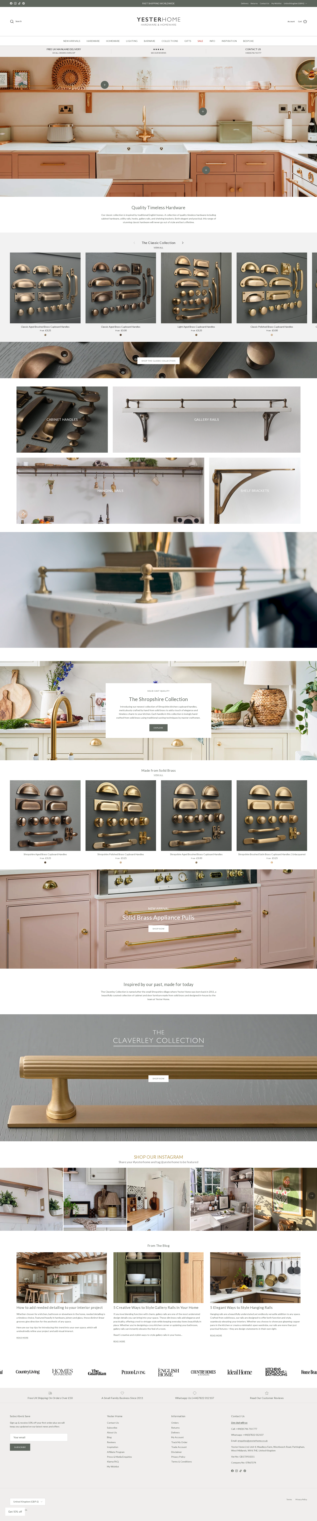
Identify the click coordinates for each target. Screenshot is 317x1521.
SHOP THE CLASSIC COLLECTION (158, 361)
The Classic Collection (159, 243)
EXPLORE (158, 728)
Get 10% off (15, 1511)
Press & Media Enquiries (119, 1456)
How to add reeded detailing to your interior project (60, 1307)
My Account (177, 1437)
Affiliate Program (115, 1452)
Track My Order (179, 1442)
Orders (175, 1422)
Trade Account (179, 1447)
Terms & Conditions (181, 1461)
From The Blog (158, 1245)
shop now (159, 928)
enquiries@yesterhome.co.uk (253, 1440)
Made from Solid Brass (158, 770)
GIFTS (187, 41)
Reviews (111, 1442)
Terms (289, 1499)
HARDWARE (93, 41)
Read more (22, 1338)
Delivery (244, 3)
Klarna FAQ (113, 1461)
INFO (212, 41)
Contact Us (264, 3)
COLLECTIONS (170, 41)
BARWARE (149, 41)
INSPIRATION (229, 41)
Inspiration (112, 1447)
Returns (254, 3)
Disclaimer (176, 1452)
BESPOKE (248, 41)
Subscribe (20, 1447)
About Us (112, 1432)
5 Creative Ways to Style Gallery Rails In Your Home (156, 1307)
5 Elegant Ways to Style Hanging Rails (241, 1307)
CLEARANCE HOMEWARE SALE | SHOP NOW (158, 3)
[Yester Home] (158, 21)
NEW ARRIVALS (71, 41)
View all (158, 248)
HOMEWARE (113, 41)
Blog (109, 1437)
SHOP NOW (159, 1078)
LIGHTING (132, 41)
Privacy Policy (178, 1456)
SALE (200, 41)
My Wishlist (276, 3)
